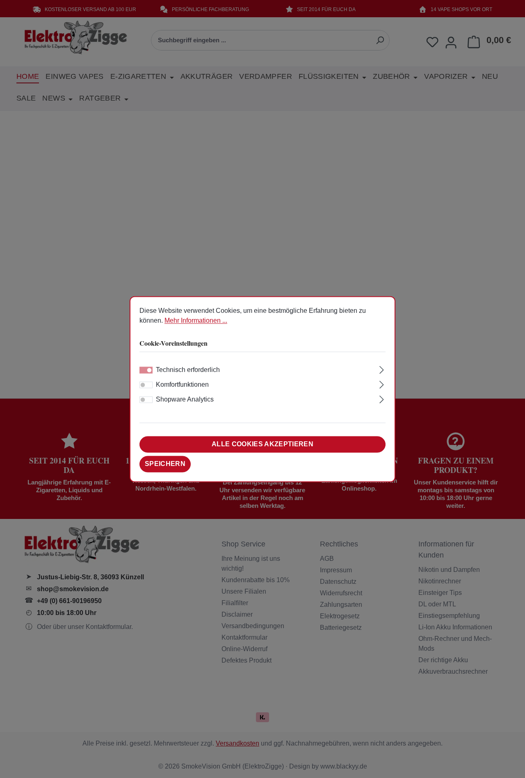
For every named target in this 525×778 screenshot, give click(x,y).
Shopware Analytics (185, 399)
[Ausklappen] (382, 368)
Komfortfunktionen (182, 384)
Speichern (165, 463)
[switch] (146, 384)
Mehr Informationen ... (195, 320)
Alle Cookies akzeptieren (262, 444)
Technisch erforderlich (188, 369)
